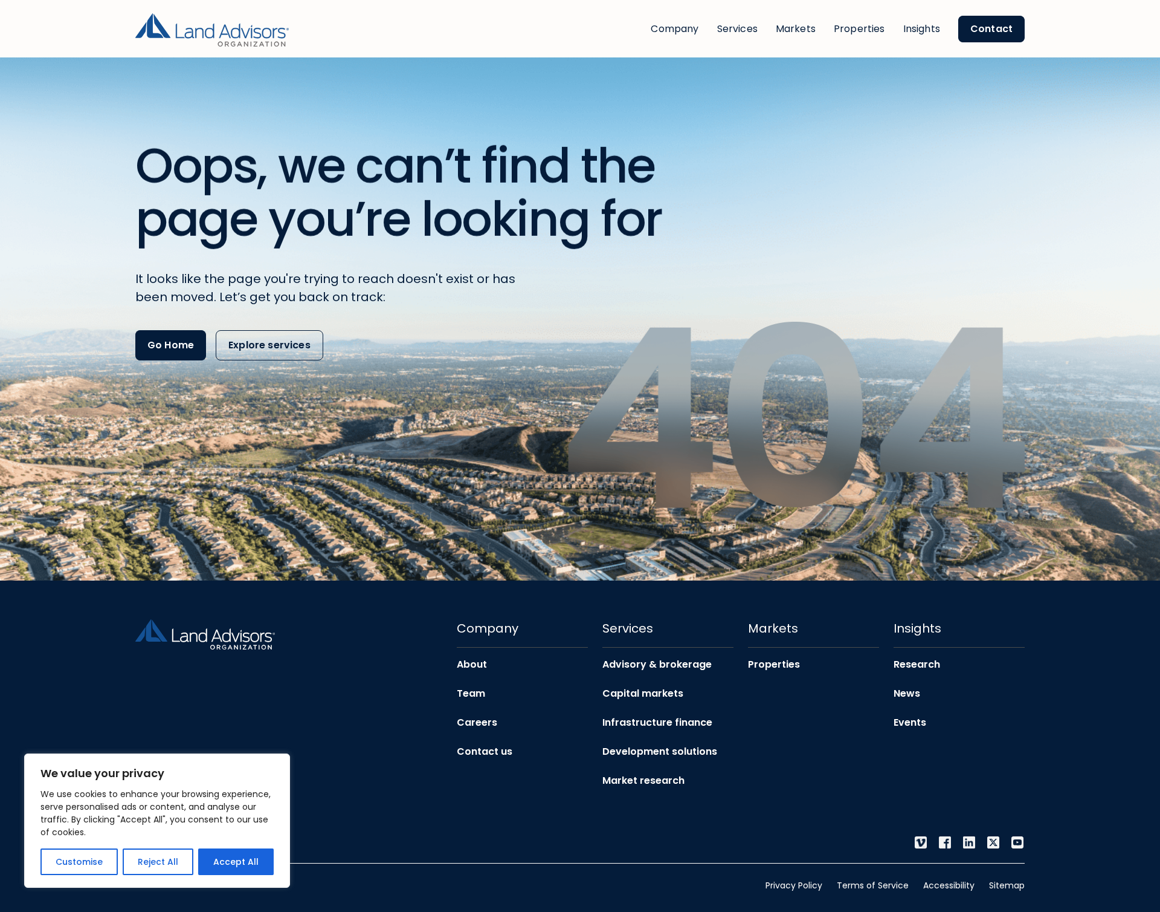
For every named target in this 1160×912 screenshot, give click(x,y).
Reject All (158, 862)
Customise (79, 862)
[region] (157, 821)
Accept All (236, 862)
